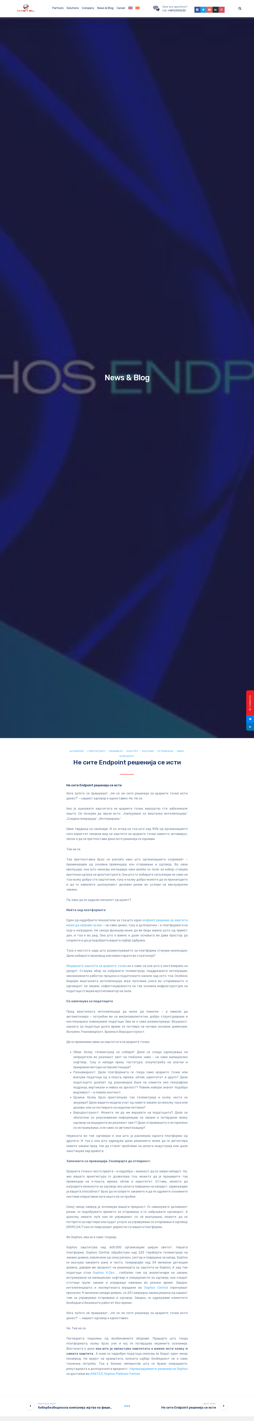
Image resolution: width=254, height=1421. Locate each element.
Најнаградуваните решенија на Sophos (158, 1369)
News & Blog (105, 8)
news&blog (116, 751)
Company (88, 8)
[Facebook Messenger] (250, 719)
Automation (76, 751)
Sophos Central (156, 1288)
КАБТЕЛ (96, 1374)
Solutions (73, 8)
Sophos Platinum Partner (122, 1374)
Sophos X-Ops (103, 1273)
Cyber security (96, 751)
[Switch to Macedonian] (137, 8)
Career (121, 8)
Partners (58, 8)
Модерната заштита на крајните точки (96, 966)
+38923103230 (177, 10)
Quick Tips (132, 751)
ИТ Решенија (165, 751)
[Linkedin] (250, 727)
